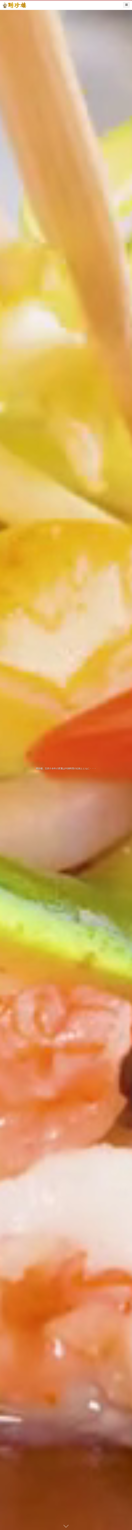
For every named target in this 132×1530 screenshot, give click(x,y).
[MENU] (126, 5)
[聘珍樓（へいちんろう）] (14, 6)
